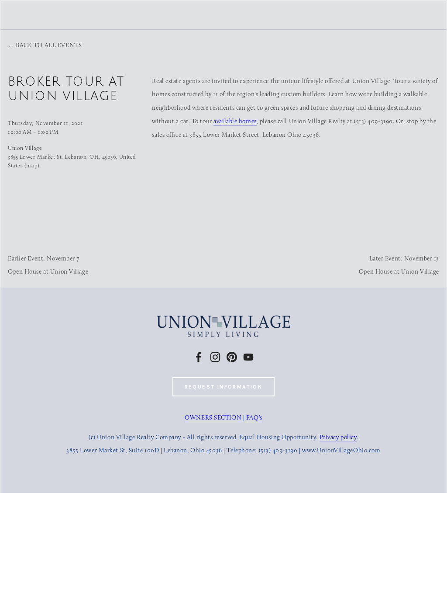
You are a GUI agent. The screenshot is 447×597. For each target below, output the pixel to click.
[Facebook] (198, 357)
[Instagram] (215, 357)
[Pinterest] (232, 357)
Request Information (224, 387)
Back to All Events (49, 45)
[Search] (83, 14)
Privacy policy (338, 437)
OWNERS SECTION (213, 417)
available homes (234, 121)
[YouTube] (248, 357)
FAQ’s (254, 417)
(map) (32, 165)
